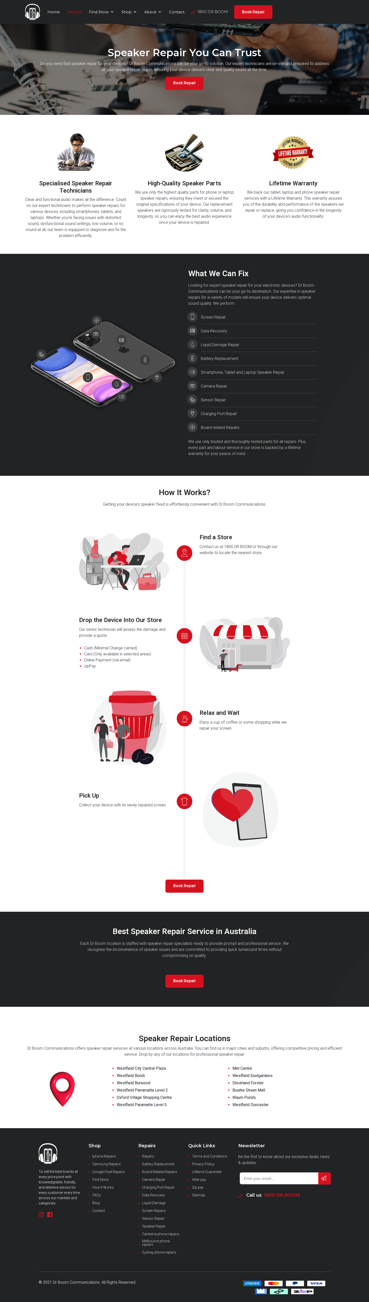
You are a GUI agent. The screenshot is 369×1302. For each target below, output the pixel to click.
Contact (176, 12)
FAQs (96, 1195)
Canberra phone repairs (160, 1234)
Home (53, 12)
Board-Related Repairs (159, 1172)
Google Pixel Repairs (108, 1172)
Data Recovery (153, 1195)
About (150, 12)
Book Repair (253, 12)
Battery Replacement (158, 1164)
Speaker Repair (154, 1226)
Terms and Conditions (209, 1156)
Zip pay (198, 1187)
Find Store (99, 12)
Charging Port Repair (158, 1187)
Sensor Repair (153, 1218)
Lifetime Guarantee (206, 1172)
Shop (126, 12)
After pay (199, 1179)
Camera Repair (153, 1179)
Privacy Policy (203, 1164)
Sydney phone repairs (159, 1252)
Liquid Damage (153, 1203)
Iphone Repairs (104, 1156)
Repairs (74, 12)
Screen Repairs (154, 1210)
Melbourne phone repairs (156, 1242)
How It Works (103, 1187)
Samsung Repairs (106, 1164)
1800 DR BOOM (282, 1195)
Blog (96, 1203)
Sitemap (198, 1195)
